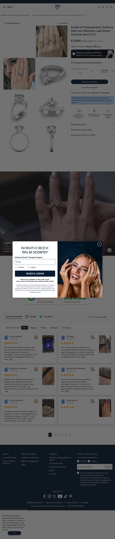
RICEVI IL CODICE (35, 273)
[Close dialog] (100, 244)
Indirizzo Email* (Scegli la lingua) (28, 257)
